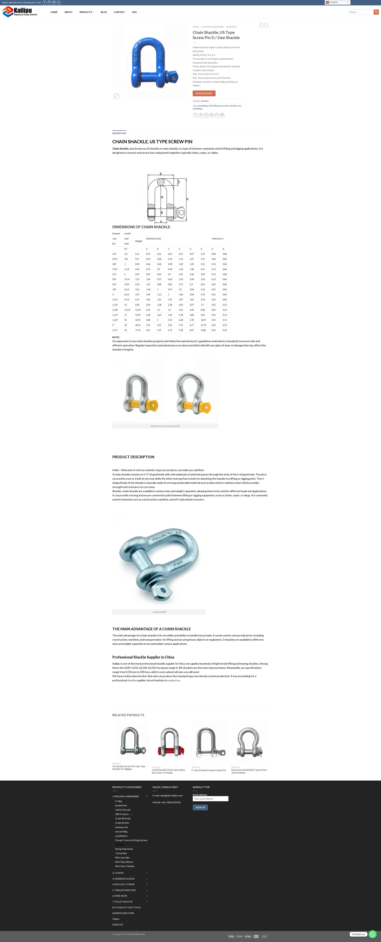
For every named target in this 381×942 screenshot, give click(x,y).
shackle (131, 680)
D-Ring (118, 801)
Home (54, 12)
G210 (211, 106)
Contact (119, 12)
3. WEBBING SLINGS (123, 878)
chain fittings (202, 106)
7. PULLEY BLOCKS (122, 901)
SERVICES (117, 924)
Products (86, 12)
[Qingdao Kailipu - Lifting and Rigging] (23, 11)
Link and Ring (121, 831)
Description (119, 133)
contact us (174, 680)
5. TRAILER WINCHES (124, 890)
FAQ (134, 12)
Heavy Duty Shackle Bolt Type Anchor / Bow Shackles (249, 771)
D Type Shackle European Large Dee (209, 770)
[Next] (268, 750)
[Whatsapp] (373, 934)
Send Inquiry (204, 93)
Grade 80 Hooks (123, 818)
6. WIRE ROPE (119, 895)
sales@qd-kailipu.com (171, 795)
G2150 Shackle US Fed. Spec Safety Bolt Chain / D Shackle (168, 771)
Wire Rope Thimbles (125, 866)
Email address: (200, 795)
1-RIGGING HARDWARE (213, 27)
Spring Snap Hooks (124, 849)
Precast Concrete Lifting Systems (131, 840)
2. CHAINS (118, 872)
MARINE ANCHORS (123, 913)
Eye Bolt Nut (121, 805)
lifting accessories (221, 106)
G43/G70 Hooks (123, 810)
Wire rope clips (122, 857)
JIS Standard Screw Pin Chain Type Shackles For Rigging (128, 767)
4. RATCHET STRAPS (123, 884)
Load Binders (121, 836)
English (333, 2)
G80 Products (122, 814)
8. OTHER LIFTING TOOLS (126, 907)
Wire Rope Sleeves (124, 862)
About (68, 12)
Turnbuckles (121, 853)
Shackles (232, 27)
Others (116, 918)
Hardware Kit (121, 827)
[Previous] (112, 750)
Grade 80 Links (122, 823)
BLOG (104, 12)
